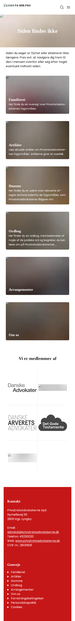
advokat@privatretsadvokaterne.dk (33, 532)
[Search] (62, 7)
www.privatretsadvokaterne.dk (37, 541)
